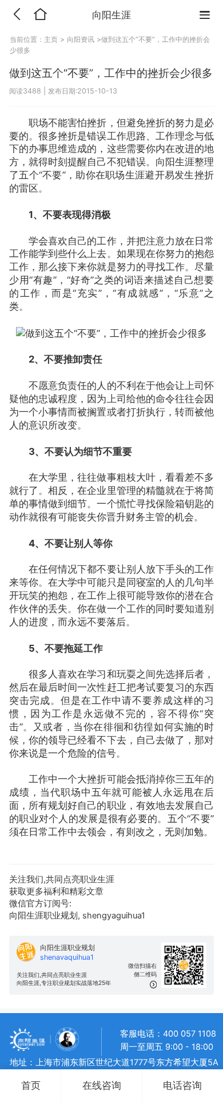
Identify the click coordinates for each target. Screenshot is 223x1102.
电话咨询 (182, 1085)
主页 (52, 39)
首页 (31, 1085)
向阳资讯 (81, 39)
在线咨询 (101, 1085)
